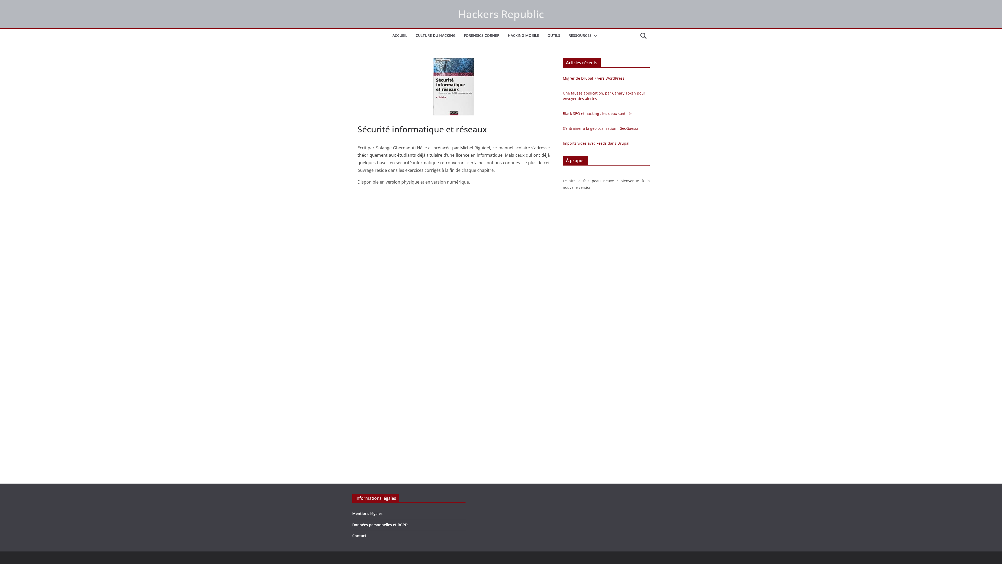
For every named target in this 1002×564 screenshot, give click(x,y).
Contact (359, 535)
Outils (553, 35)
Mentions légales (367, 513)
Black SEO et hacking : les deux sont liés (598, 113)
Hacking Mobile (523, 35)
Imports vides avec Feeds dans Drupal (596, 143)
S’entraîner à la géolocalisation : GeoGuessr (601, 128)
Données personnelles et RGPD (380, 524)
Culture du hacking (436, 35)
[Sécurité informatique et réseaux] (453, 86)
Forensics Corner (481, 35)
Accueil (399, 35)
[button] (594, 36)
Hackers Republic (501, 14)
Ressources (580, 35)
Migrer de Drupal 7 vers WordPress (593, 78)
